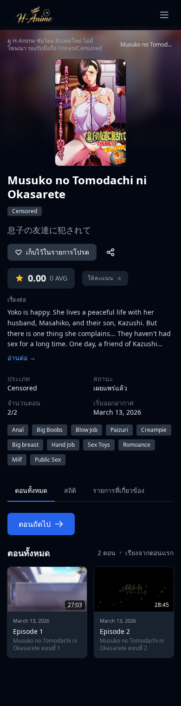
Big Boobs (50, 430)
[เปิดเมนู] (164, 15)
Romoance (136, 445)
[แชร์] (110, 252)
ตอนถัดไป (35, 524)
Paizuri (119, 430)
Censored (24, 211)
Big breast (25, 445)
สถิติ (70, 490)
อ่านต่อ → (21, 357)
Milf (17, 460)
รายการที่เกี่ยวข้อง (118, 490)
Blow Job (86, 430)
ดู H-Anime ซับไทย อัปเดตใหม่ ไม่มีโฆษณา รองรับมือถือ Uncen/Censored (54, 44)
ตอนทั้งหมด (31, 490)
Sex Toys (99, 445)
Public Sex (48, 460)
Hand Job (63, 445)
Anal (18, 430)
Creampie (154, 430)
